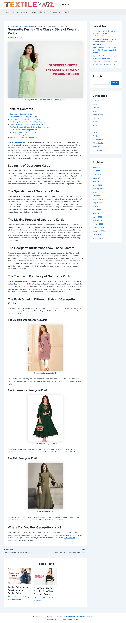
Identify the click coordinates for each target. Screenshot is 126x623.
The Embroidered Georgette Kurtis (25, 130)
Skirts (95, 125)
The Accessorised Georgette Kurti (24, 132)
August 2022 (97, 203)
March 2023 (97, 185)
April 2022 (97, 213)
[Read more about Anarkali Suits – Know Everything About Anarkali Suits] (19, 576)
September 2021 (99, 238)
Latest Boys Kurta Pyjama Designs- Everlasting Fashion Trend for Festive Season (106, 33)
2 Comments (12, 597)
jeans (95, 104)
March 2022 (97, 217)
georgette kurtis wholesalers (19, 535)
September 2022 (99, 199)
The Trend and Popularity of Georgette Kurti (26, 124)
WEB (72, 617)
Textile (67, 12)
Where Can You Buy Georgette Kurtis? (24, 137)
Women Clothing (23, 597)
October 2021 (98, 235)
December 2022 (99, 192)
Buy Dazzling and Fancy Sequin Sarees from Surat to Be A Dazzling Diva (104, 41)
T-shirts (95, 132)
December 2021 (99, 228)
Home (7, 12)
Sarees (15, 12)
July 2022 (96, 206)
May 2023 (96, 178)
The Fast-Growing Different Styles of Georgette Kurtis (30, 127)
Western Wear (55, 12)
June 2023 (97, 174)
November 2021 (99, 231)
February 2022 (98, 220)
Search (114, 83)
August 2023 (97, 167)
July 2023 (96, 171)
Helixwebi (89, 617)
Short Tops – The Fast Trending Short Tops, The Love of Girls (44, 591)
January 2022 (98, 224)
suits (9, 599)
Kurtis (34, 12)
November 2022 (99, 196)
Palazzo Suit (97, 118)
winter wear (97, 147)
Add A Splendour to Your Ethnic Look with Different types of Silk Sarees (105, 50)
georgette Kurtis (17, 142)
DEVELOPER (79, 617)
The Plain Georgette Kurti (21, 135)
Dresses (24, 12)
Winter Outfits (98, 143)
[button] (28, 12)
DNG (68, 617)
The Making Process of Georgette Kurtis (25, 119)
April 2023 (97, 181)
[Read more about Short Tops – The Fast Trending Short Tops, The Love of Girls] (45, 576)
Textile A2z (62, 4)
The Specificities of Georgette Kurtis (23, 117)
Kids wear (43, 12)
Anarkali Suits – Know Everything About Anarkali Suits (18, 590)
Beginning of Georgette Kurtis (21, 114)
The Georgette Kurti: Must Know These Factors (27, 122)
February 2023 (98, 189)
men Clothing (98, 115)
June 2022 (97, 210)
